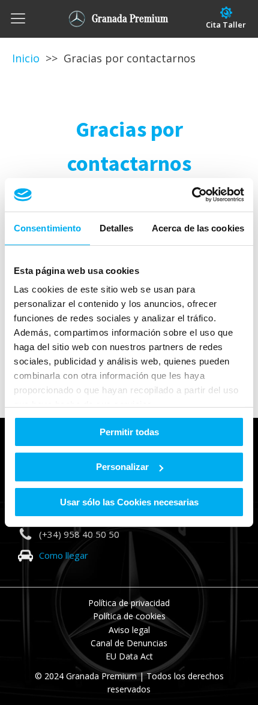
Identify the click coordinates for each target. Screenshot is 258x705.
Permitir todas (129, 431)
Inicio (26, 58)
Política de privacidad (129, 602)
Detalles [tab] (117, 227)
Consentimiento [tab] (47, 227)
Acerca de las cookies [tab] (198, 227)
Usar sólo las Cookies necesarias (129, 502)
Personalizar (122, 467)
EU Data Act (129, 656)
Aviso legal (129, 629)
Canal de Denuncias (129, 643)
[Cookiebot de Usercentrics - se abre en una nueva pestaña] (191, 195)
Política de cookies (129, 616)
